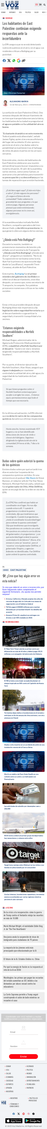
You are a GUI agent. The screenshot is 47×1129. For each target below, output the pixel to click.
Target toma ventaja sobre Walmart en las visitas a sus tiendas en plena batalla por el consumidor (24, 866)
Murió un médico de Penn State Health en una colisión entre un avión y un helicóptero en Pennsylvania (21, 776)
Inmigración (31, 1077)
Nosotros (9, 1092)
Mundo (44, 12)
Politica (28, 12)
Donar (3, 12)
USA (20, 12)
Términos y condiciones (14, 1105)
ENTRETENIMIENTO (33, 1081)
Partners (30, 1088)
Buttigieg (19, 273)
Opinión (9, 1088)
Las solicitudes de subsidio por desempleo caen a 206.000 (22, 807)
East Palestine (18, 570)
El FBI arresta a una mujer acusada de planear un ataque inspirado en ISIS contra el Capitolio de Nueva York (24, 683)
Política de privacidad (33, 1099)
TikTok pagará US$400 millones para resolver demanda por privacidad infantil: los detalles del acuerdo (24, 609)
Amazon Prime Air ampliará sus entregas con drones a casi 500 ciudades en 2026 (23, 616)
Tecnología (31, 1085)
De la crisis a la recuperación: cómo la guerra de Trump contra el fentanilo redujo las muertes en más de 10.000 (23, 915)
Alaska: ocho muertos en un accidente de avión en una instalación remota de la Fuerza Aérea (24, 746)
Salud (36, 12)
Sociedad (8, 18)
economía (9, 1077)
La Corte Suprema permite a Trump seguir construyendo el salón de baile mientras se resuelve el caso (22, 998)
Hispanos (12, 12)
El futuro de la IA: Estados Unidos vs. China (21, 959)
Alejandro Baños (19, 101)
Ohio (5, 570)
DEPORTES (9, 1085)
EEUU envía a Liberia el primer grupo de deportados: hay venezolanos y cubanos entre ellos (23, 837)
